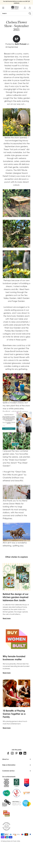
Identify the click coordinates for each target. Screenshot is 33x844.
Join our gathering (8, 428)
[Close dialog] (31, 413)
